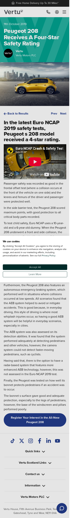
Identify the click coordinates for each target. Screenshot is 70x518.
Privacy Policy (48, 255)
